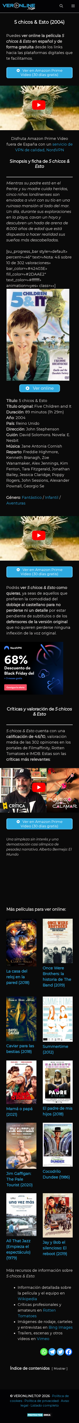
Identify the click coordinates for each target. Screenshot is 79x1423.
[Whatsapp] (44, 1351)
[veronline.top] (19, 6)
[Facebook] (68, 1351)
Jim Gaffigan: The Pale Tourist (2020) (19, 1179)
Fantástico (32, 497)
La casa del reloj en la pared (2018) (17, 977)
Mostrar (60, 1368)
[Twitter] (60, 1351)
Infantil (51, 497)
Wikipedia (27, 1299)
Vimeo (43, 1338)
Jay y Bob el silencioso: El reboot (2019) (55, 1248)
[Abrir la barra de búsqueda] (61, 6)
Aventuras (15, 503)
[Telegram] (52, 1351)
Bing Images (61, 1327)
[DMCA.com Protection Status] (39, 1416)
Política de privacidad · (42, 1401)
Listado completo (45, 1405)
